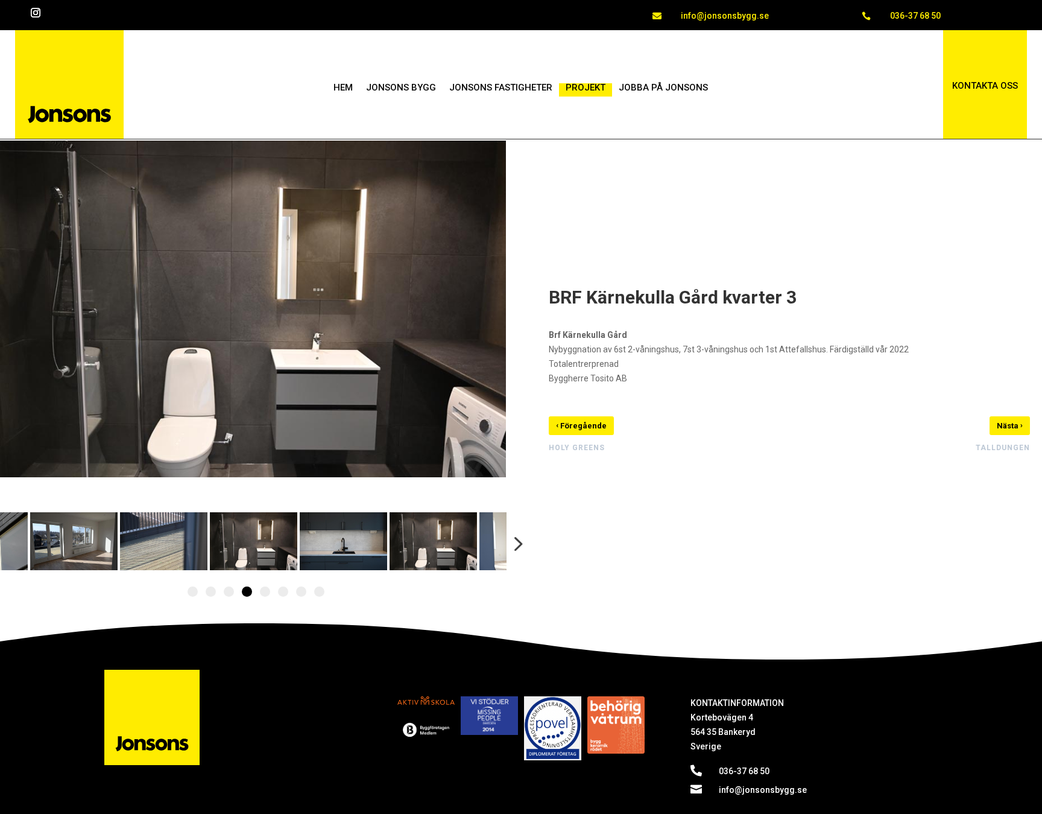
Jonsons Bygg (401, 88)
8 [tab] (319, 592)
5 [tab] (265, 592)
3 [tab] (229, 592)
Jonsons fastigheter (500, 88)
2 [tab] (211, 592)
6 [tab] (283, 592)
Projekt (585, 88)
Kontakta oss (985, 85)
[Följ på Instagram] (35, 12)
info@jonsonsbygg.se (725, 16)
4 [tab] (247, 592)
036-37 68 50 (915, 16)
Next (514, 544)
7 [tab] (301, 592)
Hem (343, 88)
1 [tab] (193, 592)
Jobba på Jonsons (663, 88)
